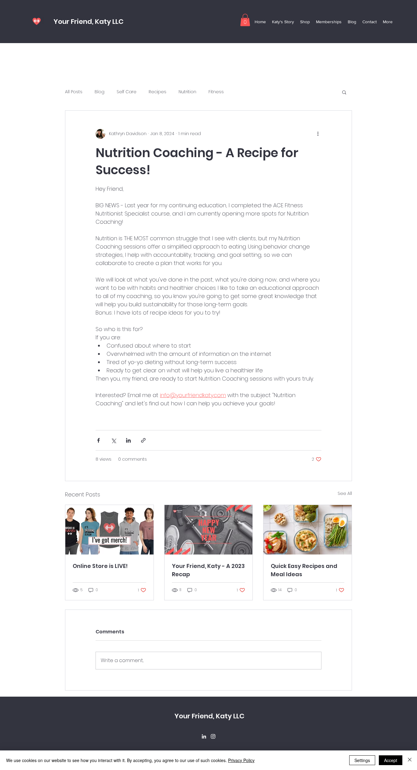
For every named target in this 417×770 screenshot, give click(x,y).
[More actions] (317, 134)
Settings (362, 760)
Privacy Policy (241, 760)
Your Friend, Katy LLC (88, 21)
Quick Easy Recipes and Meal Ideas (304, 570)
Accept (390, 760)
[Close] (409, 760)
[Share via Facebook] (98, 440)
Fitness (216, 92)
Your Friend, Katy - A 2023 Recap (208, 570)
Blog (99, 92)
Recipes (157, 92)
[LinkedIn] (204, 736)
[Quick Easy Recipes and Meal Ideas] (307, 529)
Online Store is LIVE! (100, 566)
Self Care (126, 92)
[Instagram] (213, 736)
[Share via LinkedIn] (128, 440)
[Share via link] (143, 440)
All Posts (73, 92)
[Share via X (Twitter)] (113, 440)
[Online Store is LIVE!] (109, 529)
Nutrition (187, 92)
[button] (245, 20)
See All (345, 493)
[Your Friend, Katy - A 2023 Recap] (209, 529)
